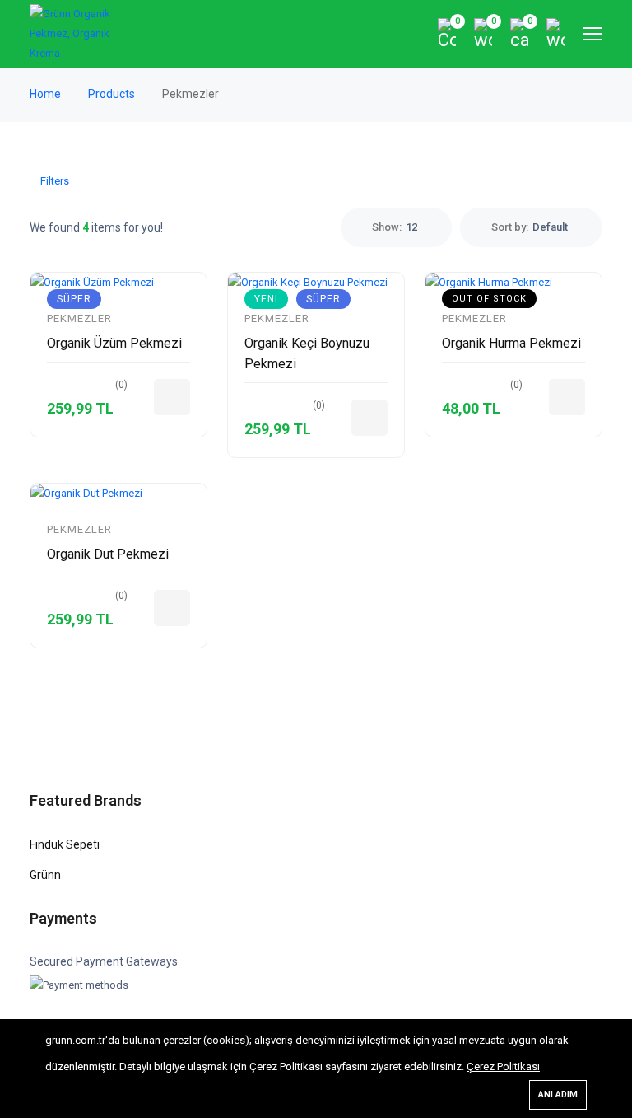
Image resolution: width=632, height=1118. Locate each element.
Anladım (558, 1094)
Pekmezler (79, 318)
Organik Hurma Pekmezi (511, 343)
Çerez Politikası (503, 1066)
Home (46, 94)
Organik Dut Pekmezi (108, 554)
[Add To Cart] (172, 397)
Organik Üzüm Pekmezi (114, 343)
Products (112, 94)
